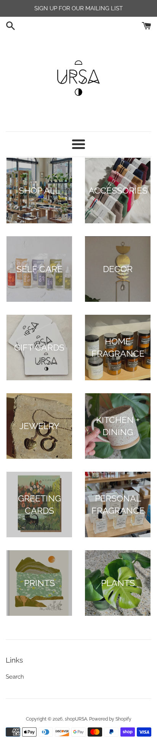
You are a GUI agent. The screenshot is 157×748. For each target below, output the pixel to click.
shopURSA (76, 719)
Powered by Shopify (110, 719)
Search (15, 676)
